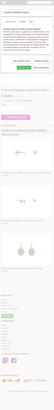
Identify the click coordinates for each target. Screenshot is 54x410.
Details (22, 22)
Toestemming (10, 22)
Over (31, 22)
